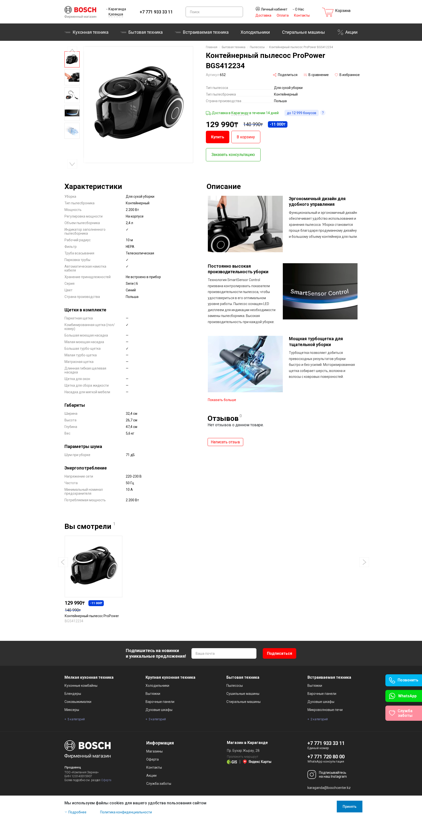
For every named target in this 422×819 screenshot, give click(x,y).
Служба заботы (158, 784)
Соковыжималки (77, 702)
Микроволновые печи (325, 710)
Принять (350, 806)
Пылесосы (257, 47)
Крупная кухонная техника (170, 677)
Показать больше (222, 400)
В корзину (246, 137)
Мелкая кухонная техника (89, 677)
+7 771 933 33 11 (156, 11)
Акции (351, 32)
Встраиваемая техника (329, 677)
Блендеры (72, 694)
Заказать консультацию (233, 154)
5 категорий (76, 719)
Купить (217, 137)
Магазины (154, 751)
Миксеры (71, 710)
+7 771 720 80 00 (326, 757)
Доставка (263, 15)
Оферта (106, 780)
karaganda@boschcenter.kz (329, 788)
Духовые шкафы (159, 710)
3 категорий (157, 719)
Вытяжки (153, 694)
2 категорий (319, 719)
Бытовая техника (145, 32)
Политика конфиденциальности (126, 812)
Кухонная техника (90, 32)
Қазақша (115, 14)
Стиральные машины (303, 32)
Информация (160, 742)
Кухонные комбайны (80, 686)
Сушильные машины (242, 694)
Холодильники (255, 32)
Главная (211, 47)
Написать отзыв (225, 442)
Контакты (302, 15)
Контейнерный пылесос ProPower (92, 616)
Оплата (283, 15)
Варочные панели (160, 702)
